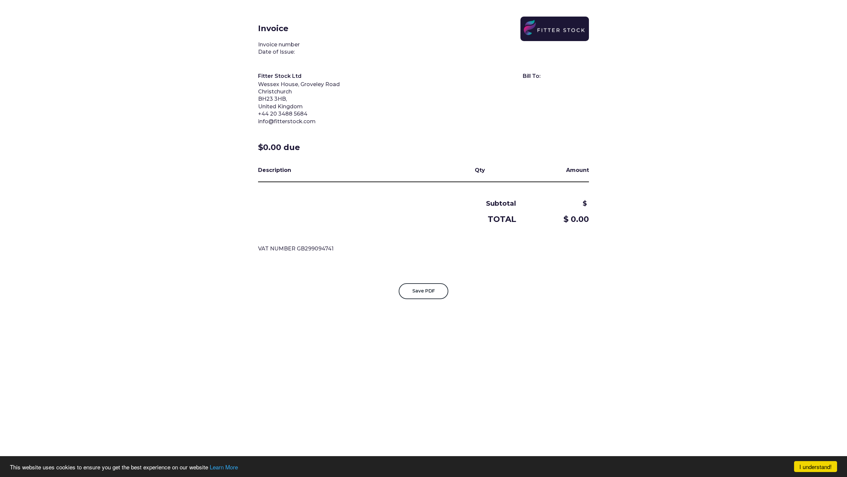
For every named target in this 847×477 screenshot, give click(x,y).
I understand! (815, 466)
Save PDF (423, 291)
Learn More (224, 467)
